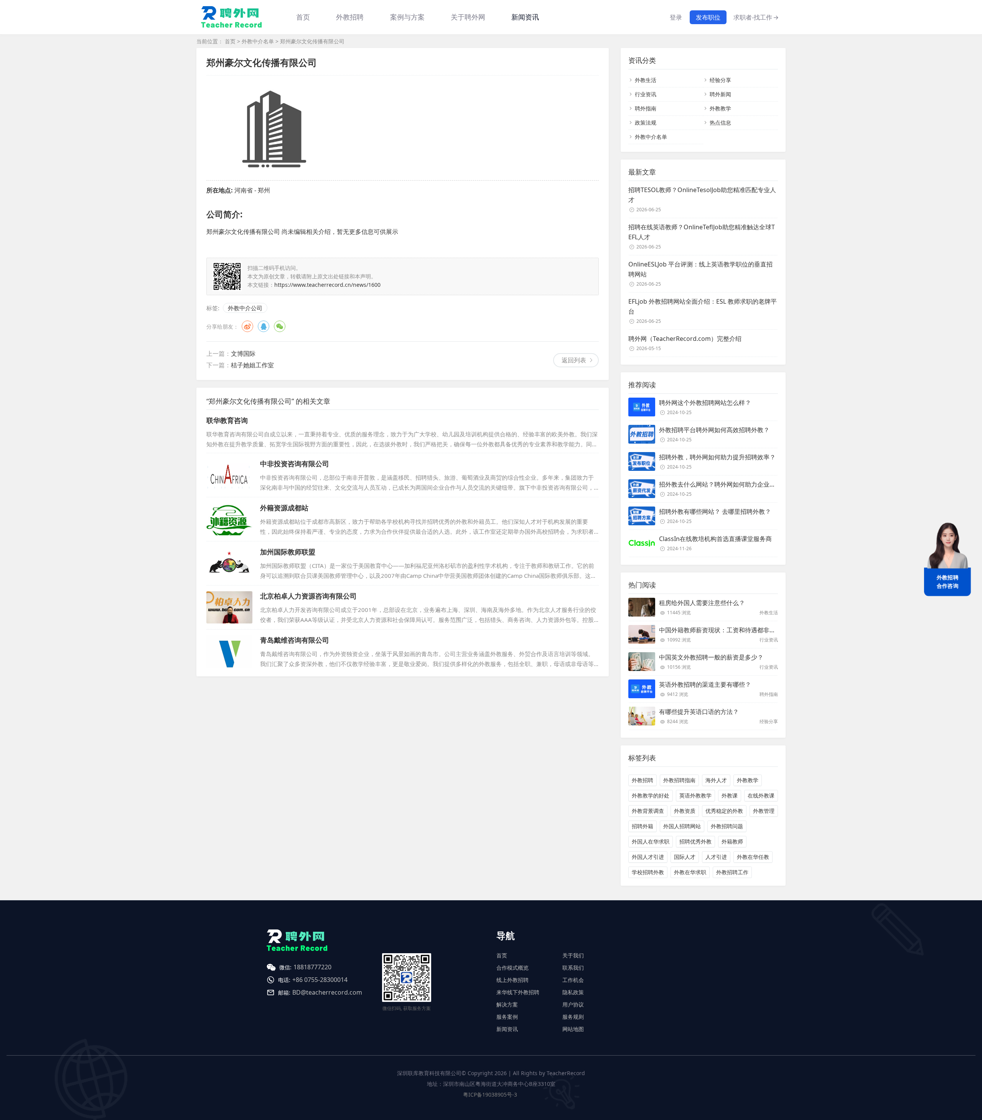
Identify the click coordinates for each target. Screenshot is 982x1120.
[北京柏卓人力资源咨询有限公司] (229, 607)
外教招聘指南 (679, 780)
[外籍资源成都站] (229, 519)
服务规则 (573, 1016)
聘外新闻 (720, 94)
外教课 (730, 795)
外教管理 (763, 810)
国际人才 (684, 856)
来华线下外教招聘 (517, 992)
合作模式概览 (512, 967)
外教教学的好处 (650, 795)
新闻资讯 (525, 16)
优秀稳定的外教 (724, 810)
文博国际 (243, 353)
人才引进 (716, 856)
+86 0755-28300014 (320, 979)
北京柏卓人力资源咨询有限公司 (308, 595)
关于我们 (573, 955)
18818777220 (312, 967)
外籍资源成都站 (284, 507)
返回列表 (574, 360)
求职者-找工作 (756, 17)
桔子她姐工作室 (252, 365)
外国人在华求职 (650, 841)
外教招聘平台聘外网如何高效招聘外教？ (714, 430)
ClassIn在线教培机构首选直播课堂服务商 (715, 539)
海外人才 (716, 780)
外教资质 (684, 810)
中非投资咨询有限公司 (294, 463)
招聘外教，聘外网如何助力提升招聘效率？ (717, 457)
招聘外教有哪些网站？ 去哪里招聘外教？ (715, 511)
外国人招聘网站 (682, 826)
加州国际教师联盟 (287, 551)
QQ (263, 326)
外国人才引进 (648, 856)
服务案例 (507, 1016)
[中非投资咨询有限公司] (229, 475)
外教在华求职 (690, 872)
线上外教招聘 (512, 979)
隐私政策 (573, 992)
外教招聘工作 (732, 872)
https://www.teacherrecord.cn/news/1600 (327, 284)
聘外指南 (645, 108)
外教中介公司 (245, 308)
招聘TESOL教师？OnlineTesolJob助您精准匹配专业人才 (702, 195)
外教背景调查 (648, 810)
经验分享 (720, 80)
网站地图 (573, 1029)
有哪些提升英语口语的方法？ (699, 711)
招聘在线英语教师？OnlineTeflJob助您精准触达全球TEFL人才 (701, 232)
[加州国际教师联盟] (229, 563)
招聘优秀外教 (695, 841)
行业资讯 (645, 94)
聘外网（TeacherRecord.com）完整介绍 (684, 338)
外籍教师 (732, 841)
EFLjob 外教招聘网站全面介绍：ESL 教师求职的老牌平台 (702, 306)
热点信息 (720, 122)
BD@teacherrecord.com (327, 992)
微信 (279, 326)
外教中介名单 (258, 41)
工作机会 (573, 979)
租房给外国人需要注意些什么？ (702, 603)
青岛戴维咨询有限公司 (294, 640)
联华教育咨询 (227, 420)
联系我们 (573, 967)
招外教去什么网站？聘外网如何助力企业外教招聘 (726, 484)
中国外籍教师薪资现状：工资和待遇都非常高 (720, 630)
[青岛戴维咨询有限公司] (229, 651)
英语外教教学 (695, 795)
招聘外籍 (642, 826)
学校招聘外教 (648, 872)
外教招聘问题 (727, 826)
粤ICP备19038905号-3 (490, 1094)
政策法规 (645, 122)
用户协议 (573, 1004)
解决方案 (507, 1004)
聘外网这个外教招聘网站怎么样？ (705, 402)
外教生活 (645, 80)
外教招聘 (642, 780)
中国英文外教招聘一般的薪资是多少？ (711, 657)
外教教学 (720, 108)
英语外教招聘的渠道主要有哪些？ (705, 684)
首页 (303, 16)
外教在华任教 (753, 856)
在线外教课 (761, 795)
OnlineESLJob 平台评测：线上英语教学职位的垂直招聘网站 (700, 269)
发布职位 (708, 17)
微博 (247, 326)
